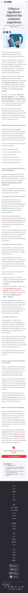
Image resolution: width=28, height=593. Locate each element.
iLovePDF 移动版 (14, 510)
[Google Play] (14, 565)
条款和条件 (14, 541)
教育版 (14, 528)
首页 (14, 489)
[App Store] (14, 569)
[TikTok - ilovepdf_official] (19, 587)
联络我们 (14, 555)
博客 (14, 557)
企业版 (14, 526)
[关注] (5, 587)
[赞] (9, 587)
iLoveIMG (14, 518)
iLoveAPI (14, 515)
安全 (14, 536)
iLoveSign (14, 513)
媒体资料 (14, 560)
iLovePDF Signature (14, 220)
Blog (4, 28)
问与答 (14, 500)
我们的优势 (14, 491)
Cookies (14, 544)
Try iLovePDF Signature (14, 456)
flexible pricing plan (19, 436)
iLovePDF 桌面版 (14, 507)
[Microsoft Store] (14, 576)
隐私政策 (14, 539)
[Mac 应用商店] (14, 573)
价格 (14, 494)
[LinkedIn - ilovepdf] (12, 587)
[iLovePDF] (8, 2)
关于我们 (14, 552)
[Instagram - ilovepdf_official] (15, 587)
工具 (14, 497)
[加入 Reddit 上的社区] (22, 587)
